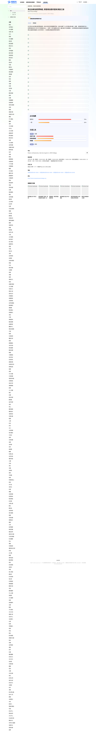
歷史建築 (11, 43)
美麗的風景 (11, 284)
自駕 (10, 605)
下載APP (80, 2)
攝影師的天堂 (12, 548)
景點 (10, 246)
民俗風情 (11, 564)
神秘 (10, 185)
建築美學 (11, 133)
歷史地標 (11, 397)
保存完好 (11, 357)
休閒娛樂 (11, 102)
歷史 (10, 24)
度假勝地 (11, 602)
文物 (10, 463)
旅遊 (10, 272)
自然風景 (11, 645)
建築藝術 (11, 343)
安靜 (10, 642)
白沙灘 (10, 553)
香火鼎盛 (11, 572)
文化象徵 (11, 142)
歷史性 (10, 41)
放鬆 (10, 371)
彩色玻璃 (11, 576)
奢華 (10, 333)
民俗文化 (11, 682)
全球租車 (22, 2)
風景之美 (11, 291)
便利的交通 (11, 534)
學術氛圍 (11, 187)
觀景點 (10, 215)
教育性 (10, 199)
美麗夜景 (11, 324)
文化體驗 (11, 39)
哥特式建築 (11, 105)
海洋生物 (11, 345)
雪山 (10, 406)
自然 (10, 76)
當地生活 (11, 293)
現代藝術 (11, 432)
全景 (10, 234)
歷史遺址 (11, 310)
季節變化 (11, 626)
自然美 (10, 88)
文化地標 (11, 130)
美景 (10, 600)
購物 (10, 121)
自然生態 (11, 456)
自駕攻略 (45, 2)
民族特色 (11, 359)
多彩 (10, 701)
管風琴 (10, 595)
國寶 (10, 418)
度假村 (10, 567)
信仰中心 (11, 616)
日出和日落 (11, 718)
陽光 (10, 633)
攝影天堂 (11, 173)
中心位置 (11, 593)
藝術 (10, 60)
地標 (10, 64)
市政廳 (10, 475)
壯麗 (10, 189)
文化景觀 (11, 286)
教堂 (10, 340)
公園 (10, 421)
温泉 (10, 253)
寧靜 (10, 36)
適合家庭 (11, 53)
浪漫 (10, 107)
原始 (10, 180)
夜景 (10, 79)
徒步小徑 (11, 694)
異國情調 (11, 385)
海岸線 (10, 444)
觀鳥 (10, 607)
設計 (10, 687)
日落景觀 (11, 376)
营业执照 (54, 562)
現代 (10, 675)
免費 (10, 206)
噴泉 (10, 477)
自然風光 (11, 27)
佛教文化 (11, 279)
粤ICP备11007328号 (60, 562)
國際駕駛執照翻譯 (30, 2)
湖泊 (10, 314)
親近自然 (11, 531)
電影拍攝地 (11, 220)
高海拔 (10, 661)
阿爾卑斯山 (11, 480)
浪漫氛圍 (11, 494)
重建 (10, 515)
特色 (10, 630)
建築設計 (11, 520)
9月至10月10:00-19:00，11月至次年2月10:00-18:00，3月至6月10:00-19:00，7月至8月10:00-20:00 (51, 172)
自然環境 (11, 255)
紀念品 (10, 213)
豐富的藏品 (11, 706)
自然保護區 (11, 303)
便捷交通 (11, 112)
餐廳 (10, 211)
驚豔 (10, 491)
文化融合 (11, 171)
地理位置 (11, 416)
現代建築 (11, 513)
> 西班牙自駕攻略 (36, 6)
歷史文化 (11, 46)
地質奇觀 (11, 517)
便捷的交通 (11, 638)
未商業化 (11, 619)
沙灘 (10, 461)
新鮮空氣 (11, 149)
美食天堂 (11, 383)
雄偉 (10, 109)
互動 (10, 468)
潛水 (10, 465)
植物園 (10, 449)
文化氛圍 (11, 126)
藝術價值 (11, 560)
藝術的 (10, 574)
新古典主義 (11, 692)
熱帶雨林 (11, 496)
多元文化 (11, 659)
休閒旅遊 (11, 546)
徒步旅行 (11, 239)
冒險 (10, 277)
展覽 (10, 369)
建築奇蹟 (11, 362)
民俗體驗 (11, 539)
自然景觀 (11, 197)
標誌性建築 (11, 329)
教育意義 (11, 529)
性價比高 (11, 454)
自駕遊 (10, 258)
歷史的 (10, 62)
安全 (10, 425)
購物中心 (11, 326)
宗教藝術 (11, 296)
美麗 (10, 274)
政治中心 (11, 711)
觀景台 (10, 67)
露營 (10, 697)
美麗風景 (11, 298)
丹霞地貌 (11, 664)
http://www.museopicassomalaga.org (37, 178)
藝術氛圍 (11, 93)
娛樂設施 (11, 366)
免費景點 (11, 380)
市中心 (10, 128)
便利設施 (11, 557)
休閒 (10, 86)
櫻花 (10, 194)
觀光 (10, 505)
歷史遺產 (11, 347)
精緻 (10, 352)
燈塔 (10, 628)
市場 (10, 317)
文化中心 (11, 715)
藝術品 (10, 508)
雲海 (10, 281)
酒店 (10, 404)
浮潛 (10, 331)
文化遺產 (11, 29)
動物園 (10, 399)
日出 (10, 265)
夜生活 (10, 251)
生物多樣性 (11, 260)
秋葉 (10, 489)
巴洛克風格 (11, 208)
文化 (10, 34)
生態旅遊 (11, 336)
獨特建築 (11, 409)
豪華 (10, 730)
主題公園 (11, 503)
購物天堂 (11, 338)
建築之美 (11, 614)
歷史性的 (11, 138)
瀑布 (10, 123)
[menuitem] (79, 1)
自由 (10, 588)
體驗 (10, 666)
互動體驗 (11, 100)
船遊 (10, 623)
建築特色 (11, 244)
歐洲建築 (11, 635)
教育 (10, 156)
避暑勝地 (11, 175)
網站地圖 (58, 560)
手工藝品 (11, 119)
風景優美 (11, 192)
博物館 (10, 74)
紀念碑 (10, 204)
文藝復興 (11, 178)
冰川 (10, 428)
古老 (10, 524)
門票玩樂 (39, 2)
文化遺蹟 (11, 597)
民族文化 (11, 656)
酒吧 (10, 437)
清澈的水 (11, 725)
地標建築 (11, 166)
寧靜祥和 (11, 225)
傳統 (10, 543)
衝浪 (10, 482)
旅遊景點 (11, 55)
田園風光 (11, 312)
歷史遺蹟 (11, 72)
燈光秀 (10, 579)
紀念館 (10, 501)
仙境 (10, 621)
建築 (10, 81)
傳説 (10, 647)
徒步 (10, 152)
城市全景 (11, 680)
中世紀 (10, 435)
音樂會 (10, 470)
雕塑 (10, 168)
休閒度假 (11, 161)
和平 (10, 649)
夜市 (10, 447)
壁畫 (10, 227)
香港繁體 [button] (85, 2)
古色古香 (11, 673)
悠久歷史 (11, 241)
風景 (10, 95)
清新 (10, 689)
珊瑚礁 (10, 307)
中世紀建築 (11, 536)
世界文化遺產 (12, 722)
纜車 (10, 222)
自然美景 (11, 510)
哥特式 (10, 487)
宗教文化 (11, 289)
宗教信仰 (11, 218)
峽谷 (10, 640)
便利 (10, 472)
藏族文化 (11, 720)
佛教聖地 (11, 319)
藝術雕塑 (11, 590)
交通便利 (11, 69)
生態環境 (11, 300)
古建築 (10, 270)
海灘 (10, 83)
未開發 (10, 685)
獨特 (10, 522)
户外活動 (11, 164)
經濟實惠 (11, 527)
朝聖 (10, 555)
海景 (10, 140)
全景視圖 (11, 430)
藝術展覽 (11, 322)
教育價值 (11, 498)
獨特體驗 (11, 654)
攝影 (10, 116)
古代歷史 (11, 201)
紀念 (10, 423)
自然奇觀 (11, 145)
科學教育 (11, 581)
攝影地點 (11, 458)
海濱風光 (11, 699)
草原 (10, 569)
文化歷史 (11, 609)
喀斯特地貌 (11, 378)
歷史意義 (11, 267)
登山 (10, 541)
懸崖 (10, 263)
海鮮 (10, 154)
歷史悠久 (11, 57)
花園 (10, 248)
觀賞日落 (11, 586)
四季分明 (11, 678)
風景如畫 (11, 727)
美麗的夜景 (11, 147)
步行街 (10, 484)
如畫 (10, 652)
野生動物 (11, 135)
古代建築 (11, 237)
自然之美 (11, 232)
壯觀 (10, 97)
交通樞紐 (11, 355)
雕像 (10, 451)
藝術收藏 (11, 350)
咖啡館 (10, 230)
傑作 (10, 562)
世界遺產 (11, 50)
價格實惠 (11, 583)
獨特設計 (11, 411)
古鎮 (10, 671)
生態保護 (11, 439)
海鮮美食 (11, 414)
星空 (10, 668)
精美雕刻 (11, 305)
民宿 (10, 550)
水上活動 (11, 390)
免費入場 (11, 31)
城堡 (10, 442)
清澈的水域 (11, 114)
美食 (10, 48)
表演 (10, 708)
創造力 (10, 704)
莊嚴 (10, 395)
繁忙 (10, 392)
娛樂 (10, 388)
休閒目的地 (11, 364)
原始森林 (11, 182)
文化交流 (11, 612)
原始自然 (11, 713)
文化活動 (11, 373)
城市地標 (11, 402)
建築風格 (11, 159)
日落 (10, 90)
